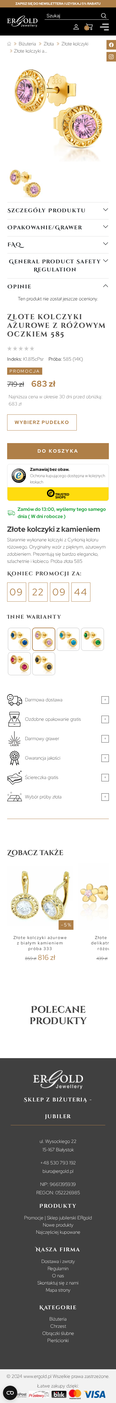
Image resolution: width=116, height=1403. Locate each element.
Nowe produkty (58, 1225)
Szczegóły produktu (46, 210)
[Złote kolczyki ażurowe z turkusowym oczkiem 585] (68, 639)
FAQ (14, 244)
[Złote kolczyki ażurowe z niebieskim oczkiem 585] (19, 639)
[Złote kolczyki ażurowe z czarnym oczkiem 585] (43, 663)
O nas (58, 1276)
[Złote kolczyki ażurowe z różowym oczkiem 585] (43, 639)
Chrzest (58, 1326)
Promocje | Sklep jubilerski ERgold (58, 1218)
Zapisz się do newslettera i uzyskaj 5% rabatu (58, 3)
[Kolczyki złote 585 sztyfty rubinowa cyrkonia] (19, 663)
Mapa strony (58, 1290)
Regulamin (58, 1268)
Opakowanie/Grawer (44, 227)
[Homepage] (22, 21)
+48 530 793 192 (58, 1163)
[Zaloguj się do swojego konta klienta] (76, 27)
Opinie (19, 287)
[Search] (104, 15)
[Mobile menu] (104, 27)
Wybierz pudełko (42, 422)
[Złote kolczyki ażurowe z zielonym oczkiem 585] (92, 639)
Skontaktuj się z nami (58, 1283)
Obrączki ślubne (58, 1333)
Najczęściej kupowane (58, 1232)
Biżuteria (58, 1319)
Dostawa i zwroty (58, 1261)
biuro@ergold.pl (58, 1171)
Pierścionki (58, 1340)
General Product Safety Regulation (55, 265)
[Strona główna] (9, 44)
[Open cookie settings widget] (10, 1393)
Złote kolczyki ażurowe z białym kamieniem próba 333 (40, 943)
